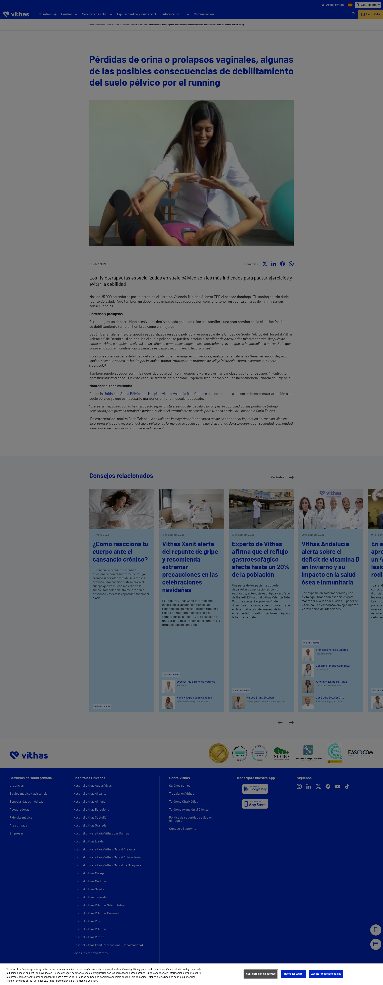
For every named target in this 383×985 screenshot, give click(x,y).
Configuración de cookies (260, 974)
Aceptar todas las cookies (326, 974)
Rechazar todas (293, 974)
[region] (191, 974)
